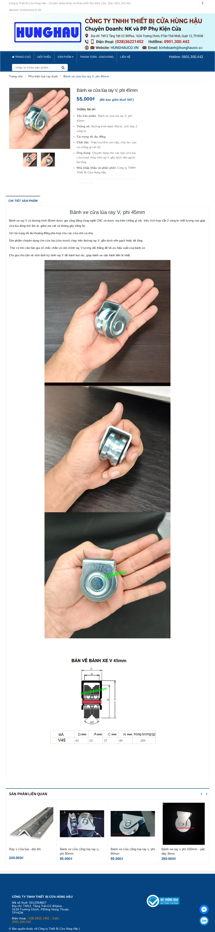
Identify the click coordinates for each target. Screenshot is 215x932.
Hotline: (186, 57)
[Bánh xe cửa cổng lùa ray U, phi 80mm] (31, 824)
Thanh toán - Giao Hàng (97, 56)
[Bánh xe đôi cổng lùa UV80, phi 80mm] (183, 824)
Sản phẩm (65, 56)
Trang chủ (22, 56)
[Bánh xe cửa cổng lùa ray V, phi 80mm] (82, 824)
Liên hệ (125, 56)
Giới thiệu (44, 56)
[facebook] (202, 3)
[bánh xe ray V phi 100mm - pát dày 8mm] (133, 824)
